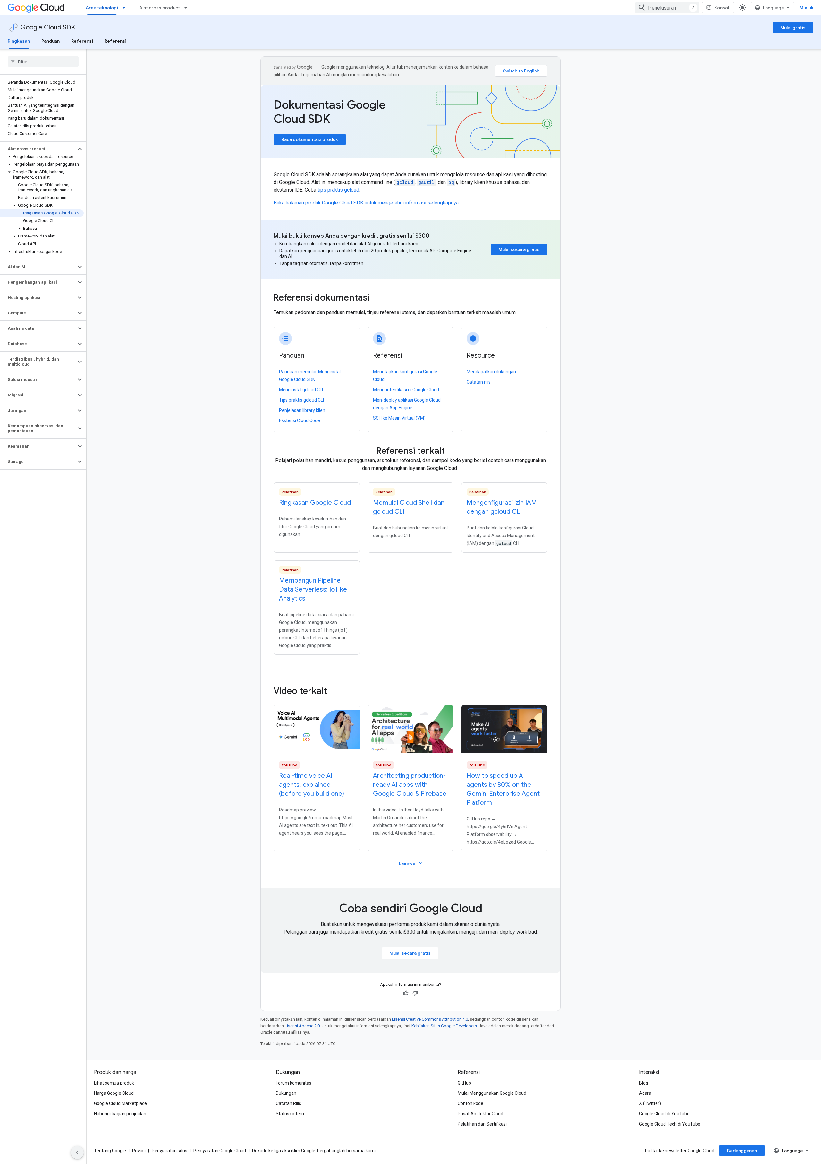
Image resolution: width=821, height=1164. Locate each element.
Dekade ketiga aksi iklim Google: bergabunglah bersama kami (314, 1150)
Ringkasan (19, 41)
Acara (645, 1093)
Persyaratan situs (169, 1150)
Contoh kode (470, 1103)
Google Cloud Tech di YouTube (669, 1124)
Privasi (139, 1150)
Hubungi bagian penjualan (120, 1113)
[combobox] (667, 7)
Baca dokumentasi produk (309, 139)
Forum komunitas (293, 1082)
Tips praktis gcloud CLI (301, 400)
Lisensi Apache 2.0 (302, 1025)
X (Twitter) (650, 1103)
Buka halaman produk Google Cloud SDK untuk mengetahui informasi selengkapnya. (367, 203)
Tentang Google (110, 1150)
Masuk (806, 7)
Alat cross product (159, 8)
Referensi (82, 41)
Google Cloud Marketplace (120, 1103)
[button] (38, 149)
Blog (643, 1082)
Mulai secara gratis (519, 249)
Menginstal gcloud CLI (301, 389)
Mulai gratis (793, 27)
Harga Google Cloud (114, 1093)
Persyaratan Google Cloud (219, 1150)
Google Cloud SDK (48, 27)
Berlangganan (742, 1150)
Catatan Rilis (288, 1103)
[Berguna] (405, 993)
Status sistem (290, 1113)
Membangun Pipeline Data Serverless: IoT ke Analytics (313, 590)
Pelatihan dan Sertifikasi (482, 1124)
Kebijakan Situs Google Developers (444, 1025)
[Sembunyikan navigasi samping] (77, 1152)
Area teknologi (102, 8)
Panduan (50, 41)
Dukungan (286, 1093)
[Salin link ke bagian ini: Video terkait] (335, 691)
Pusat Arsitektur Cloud (480, 1113)
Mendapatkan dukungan (491, 371)
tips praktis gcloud (338, 190)
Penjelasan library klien (302, 410)
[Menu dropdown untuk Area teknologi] (125, 7)
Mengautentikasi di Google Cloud (406, 389)
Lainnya (411, 863)
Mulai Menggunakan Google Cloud (492, 1093)
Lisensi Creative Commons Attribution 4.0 (430, 1019)
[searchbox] (43, 61)
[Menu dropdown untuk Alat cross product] (187, 7)
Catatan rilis (479, 382)
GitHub (464, 1082)
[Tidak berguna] (415, 993)
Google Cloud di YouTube (664, 1113)
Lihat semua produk (114, 1082)
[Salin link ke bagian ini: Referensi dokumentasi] (378, 298)
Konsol (721, 8)
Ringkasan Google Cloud (315, 503)
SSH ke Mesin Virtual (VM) (399, 417)
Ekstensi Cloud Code (299, 420)
